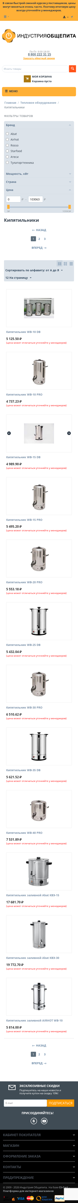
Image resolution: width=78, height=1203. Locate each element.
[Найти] (72, 68)
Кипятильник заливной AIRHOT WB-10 (34, 1020)
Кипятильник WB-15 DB (23, 457)
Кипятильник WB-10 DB (23, 332)
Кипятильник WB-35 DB (23, 770)
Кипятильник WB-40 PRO (24, 833)
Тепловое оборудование (38, 103)
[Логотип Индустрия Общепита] (39, 35)
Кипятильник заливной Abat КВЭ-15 (32, 895)
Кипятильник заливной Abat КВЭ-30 (32, 958)
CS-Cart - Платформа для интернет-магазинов (36, 1189)
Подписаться (60, 1103)
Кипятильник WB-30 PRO (24, 707)
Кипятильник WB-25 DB (23, 645)
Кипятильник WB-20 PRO (24, 582)
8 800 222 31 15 (39, 54)
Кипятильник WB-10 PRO (24, 394)
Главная (10, 103)
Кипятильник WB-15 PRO (24, 520)
